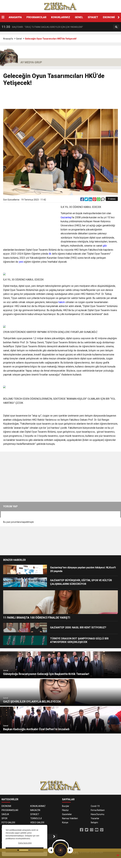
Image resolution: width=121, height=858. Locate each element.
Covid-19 (95, 806)
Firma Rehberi (98, 810)
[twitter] (86, 200)
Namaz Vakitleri (70, 818)
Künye (65, 822)
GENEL (79, 17)
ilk (50, 253)
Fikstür (65, 810)
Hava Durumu (97, 814)
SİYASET (93, 17)
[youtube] (96, 830)
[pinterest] (95, 200)
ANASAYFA (15, 17)
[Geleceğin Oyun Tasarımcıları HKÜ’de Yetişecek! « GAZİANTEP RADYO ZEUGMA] (60, 6)
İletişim (94, 822)
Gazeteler (67, 814)
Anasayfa (8, 38)
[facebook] (82, 200)
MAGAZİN (35, 810)
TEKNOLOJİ (36, 818)
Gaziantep (66, 217)
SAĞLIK (5, 814)
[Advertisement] (60, 99)
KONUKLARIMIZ (60, 17)
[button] (118, 17)
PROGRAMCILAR (36, 17)
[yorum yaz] (103, 200)
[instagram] (91, 830)
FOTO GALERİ (8, 822)
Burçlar (65, 806)
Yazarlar (95, 818)
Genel (19, 38)
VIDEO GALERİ (37, 822)
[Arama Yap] (116, 27)
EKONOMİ (109, 17)
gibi (105, 245)
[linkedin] (91, 200)
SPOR (4, 818)
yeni (21, 261)
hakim (61, 302)
